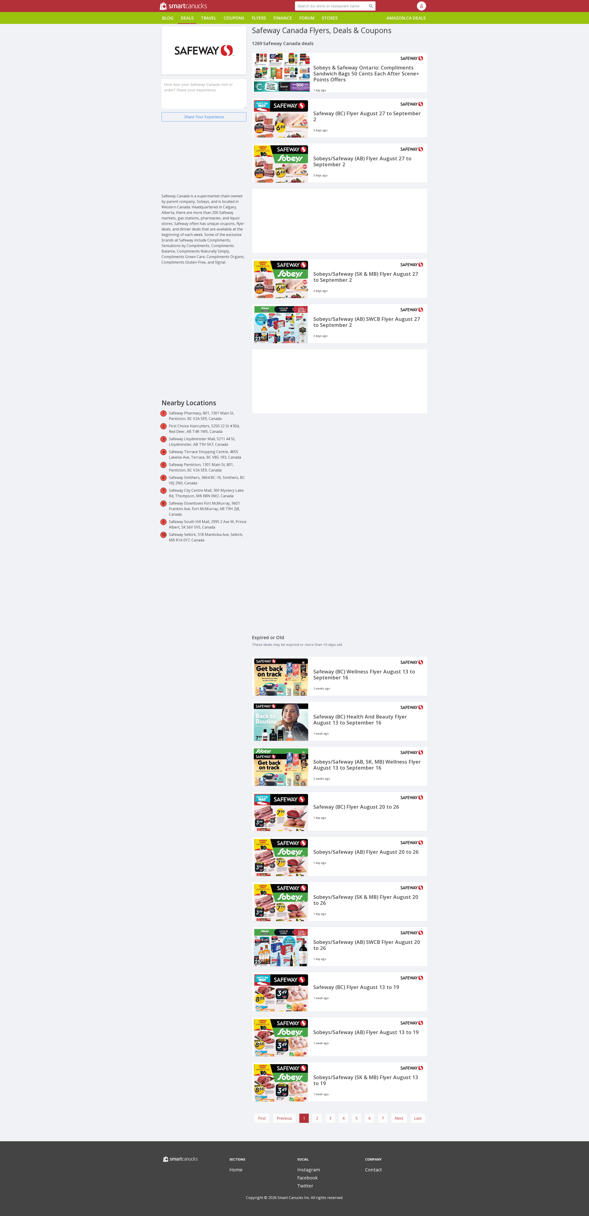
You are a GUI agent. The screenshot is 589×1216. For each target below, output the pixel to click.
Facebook (307, 1178)
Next (399, 1118)
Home (236, 1170)
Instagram (308, 1170)
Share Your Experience (204, 117)
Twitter (305, 1186)
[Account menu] (421, 6)
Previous (284, 1118)
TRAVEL (208, 18)
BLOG (167, 18)
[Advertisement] (204, 161)
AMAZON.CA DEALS (406, 18)
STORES (330, 18)
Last (418, 1118)
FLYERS (259, 18)
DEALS (187, 18)
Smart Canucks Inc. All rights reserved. (310, 1197)
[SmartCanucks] (160, 6)
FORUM (307, 18)
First (262, 1118)
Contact (373, 1170)
